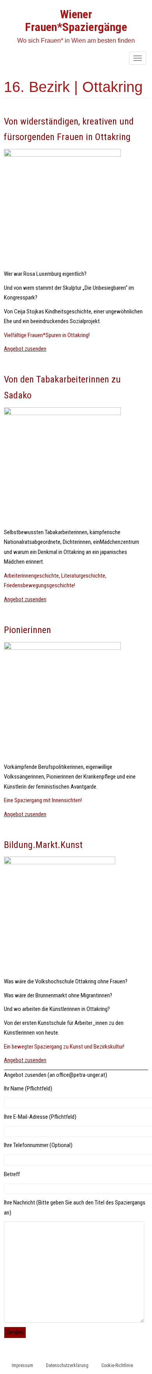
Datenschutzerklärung (67, 1365)
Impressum (22, 1365)
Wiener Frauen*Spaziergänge (76, 20)
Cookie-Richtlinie (117, 1365)
